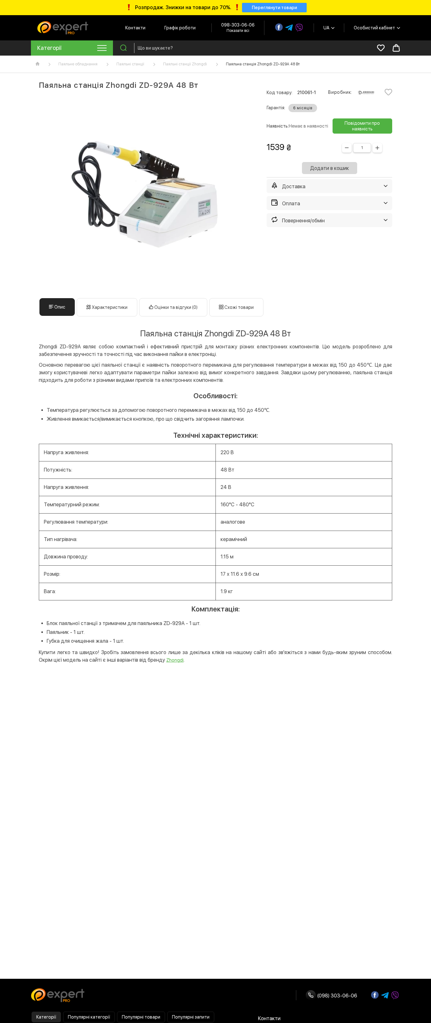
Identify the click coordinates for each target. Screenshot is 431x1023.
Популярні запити (191, 1017)
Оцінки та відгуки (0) (175, 307)
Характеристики (109, 307)
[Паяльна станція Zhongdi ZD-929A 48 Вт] (145, 194)
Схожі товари (238, 307)
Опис (59, 307)
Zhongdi (175, 660)
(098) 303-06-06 (336, 996)
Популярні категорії (89, 1017)
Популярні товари (141, 1017)
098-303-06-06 (238, 24)
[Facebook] (279, 27)
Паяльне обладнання (77, 64)
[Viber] (299, 28)
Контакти (135, 27)
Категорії (46, 1017)
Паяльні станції (130, 64)
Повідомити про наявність (362, 126)
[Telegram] (289, 28)
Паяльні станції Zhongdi (185, 64)
